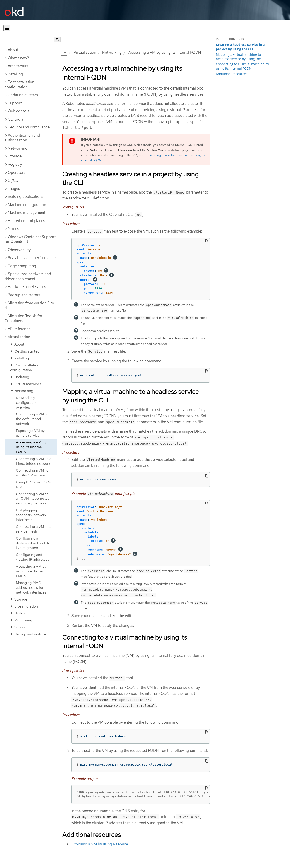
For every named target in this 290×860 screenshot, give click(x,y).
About (13, 49)
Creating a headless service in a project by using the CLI (240, 46)
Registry (15, 164)
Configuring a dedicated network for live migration (34, 543)
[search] (57, 39)
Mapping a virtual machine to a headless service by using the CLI (241, 56)
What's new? (18, 58)
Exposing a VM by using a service (30, 433)
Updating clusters (23, 94)
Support (15, 103)
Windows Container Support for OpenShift (30, 239)
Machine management (26, 212)
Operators (16, 172)
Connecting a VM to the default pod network (32, 419)
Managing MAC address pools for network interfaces (31, 587)
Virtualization (19, 336)
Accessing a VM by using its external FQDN (31, 571)
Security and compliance (29, 127)
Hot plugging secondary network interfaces (31, 515)
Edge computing (22, 265)
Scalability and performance (32, 257)
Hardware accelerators (27, 286)
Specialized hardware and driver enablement (28, 276)
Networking (112, 52)
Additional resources (231, 74)
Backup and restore (24, 294)
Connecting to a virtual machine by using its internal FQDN (242, 66)
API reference (19, 328)
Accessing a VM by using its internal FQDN (31, 447)
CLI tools (15, 119)
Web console (18, 111)
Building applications (25, 196)
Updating (21, 377)
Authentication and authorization (22, 138)
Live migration (25, 606)
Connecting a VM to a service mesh (33, 529)
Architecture (18, 65)
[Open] (6, 28)
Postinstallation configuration (19, 85)
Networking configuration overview (27, 402)
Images (14, 188)
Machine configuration (27, 204)
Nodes (13, 228)
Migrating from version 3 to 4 (29, 305)
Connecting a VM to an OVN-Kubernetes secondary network (32, 499)
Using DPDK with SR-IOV (33, 484)
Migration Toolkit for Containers (23, 318)
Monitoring (22, 620)
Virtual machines (27, 384)
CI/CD (13, 180)
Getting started (26, 351)
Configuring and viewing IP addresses (32, 557)
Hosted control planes (26, 220)
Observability (19, 249)
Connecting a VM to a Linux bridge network (33, 461)
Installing (15, 74)
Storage (15, 156)
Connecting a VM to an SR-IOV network (32, 472)
